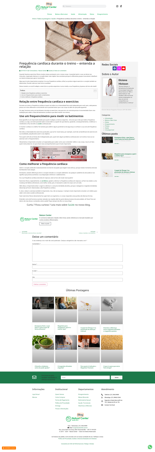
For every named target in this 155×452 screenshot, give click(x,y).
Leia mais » (116, 143)
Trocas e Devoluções (61, 409)
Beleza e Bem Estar (111, 120)
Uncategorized (109, 130)
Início (34, 19)
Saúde (73, 14)
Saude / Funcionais (84, 403)
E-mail (34, 270)
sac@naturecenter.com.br (80, 427)
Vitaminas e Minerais (85, 406)
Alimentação (82, 14)
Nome (34, 264)
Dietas (92, 14)
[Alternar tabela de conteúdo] (94, 90)
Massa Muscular (83, 397)
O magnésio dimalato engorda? (65, 367)
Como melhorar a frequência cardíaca (31, 97)
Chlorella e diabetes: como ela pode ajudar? (42, 367)
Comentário (36, 243)
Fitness (49, 14)
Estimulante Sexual (84, 400)
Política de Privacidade (62, 403)
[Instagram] (117, 6)
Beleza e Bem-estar (61, 14)
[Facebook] (115, 68)
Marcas (34, 397)
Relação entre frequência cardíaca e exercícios (34, 93)
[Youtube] (123, 68)
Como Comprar (60, 397)
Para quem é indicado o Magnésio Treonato (88, 367)
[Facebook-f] (121, 6)
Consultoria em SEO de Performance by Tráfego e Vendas (77, 444)
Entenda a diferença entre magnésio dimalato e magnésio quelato (111, 329)
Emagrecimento (102, 14)
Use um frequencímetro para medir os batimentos (35, 95)
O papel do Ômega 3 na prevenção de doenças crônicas (124, 171)
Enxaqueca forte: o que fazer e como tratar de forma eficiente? (124, 138)
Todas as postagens (43, 19)
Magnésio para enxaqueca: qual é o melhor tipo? (64, 327)
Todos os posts (45, 223)
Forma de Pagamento (62, 400)
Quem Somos (59, 394)
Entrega (57, 406)
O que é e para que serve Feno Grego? (111, 367)
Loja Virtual (35, 394)
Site (33, 277)
